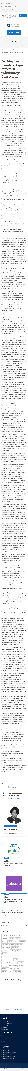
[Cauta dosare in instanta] (14, 798)
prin (10, 965)
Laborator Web (20, 1068)
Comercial (3, 1040)
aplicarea (18, 938)
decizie (4, 953)
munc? (9, 963)
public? (19, 968)
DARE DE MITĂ (4, 1027)
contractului (5, 950)
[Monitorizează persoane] (14, 787)
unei (15, 971)
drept (10, 953)
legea (15, 959)
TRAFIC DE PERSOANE (6, 1023)
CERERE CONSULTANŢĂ (14, 32)
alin (20, 935)
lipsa (20, 959)
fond (17, 956)
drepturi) (15, 953)
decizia (18, 950)
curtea (13, 950)
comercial (22, 941)
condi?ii (12, 944)
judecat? (4, 959)
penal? (15, 962)
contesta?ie (6, 948)
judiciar (10, 959)
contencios (19, 944)
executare (5, 956)
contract (15, 947)
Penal (2, 1036)
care (23, 938)
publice (4, 971)
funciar (22, 956)
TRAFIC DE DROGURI (6, 1021)
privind (15, 965)
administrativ (13, 935)
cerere (4, 941)
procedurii (12, 968)
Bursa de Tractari (18, 1009)
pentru (21, 963)
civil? (15, 941)
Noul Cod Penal (5, 1050)
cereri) (10, 941)
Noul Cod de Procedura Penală (8, 1052)
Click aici (6, 867)
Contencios (4, 1044)
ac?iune (4, 935)
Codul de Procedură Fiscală (7, 1058)
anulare (4, 938)
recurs (9, 971)
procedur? (21, 965)
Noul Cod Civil (4, 1054)
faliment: (12, 956)
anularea (11, 938)
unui (19, 971)
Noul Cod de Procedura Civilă (8, 1056)
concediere (5, 944)
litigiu (3, 962)
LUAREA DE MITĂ (5, 1029)
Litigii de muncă (5, 1042)
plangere (4, 965)
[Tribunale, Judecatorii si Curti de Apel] (14, 916)
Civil (2, 1038)
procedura (5, 968)
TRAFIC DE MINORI (5, 1025)
